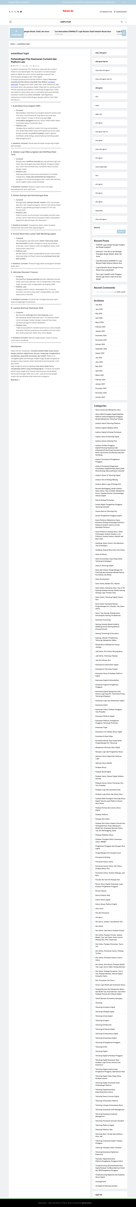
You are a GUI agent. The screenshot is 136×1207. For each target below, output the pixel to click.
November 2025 (101, 340)
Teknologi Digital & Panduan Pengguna (109, 1056)
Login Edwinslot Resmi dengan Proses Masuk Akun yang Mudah (92, 2)
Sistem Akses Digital (102, 900)
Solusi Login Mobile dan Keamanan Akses (110, 985)
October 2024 (100, 397)
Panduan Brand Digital (103, 772)
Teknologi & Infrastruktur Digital (106, 1034)
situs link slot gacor (102, 70)
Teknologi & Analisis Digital (105, 1007)
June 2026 (99, 309)
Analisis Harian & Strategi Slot (106, 441)
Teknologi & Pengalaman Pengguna (107, 1042)
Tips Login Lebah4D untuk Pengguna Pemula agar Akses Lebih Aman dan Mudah (109, 276)
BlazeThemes (87, 1203)
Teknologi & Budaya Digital (104, 1012)
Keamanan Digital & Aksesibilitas (107, 680)
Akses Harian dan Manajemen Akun (108, 410)
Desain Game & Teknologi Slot (106, 511)
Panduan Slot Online (102, 819)
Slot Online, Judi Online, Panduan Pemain (109, 931)
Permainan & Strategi (102, 857)
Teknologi (98, 1003)
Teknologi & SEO (101, 1047)
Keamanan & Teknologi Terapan (106, 669)
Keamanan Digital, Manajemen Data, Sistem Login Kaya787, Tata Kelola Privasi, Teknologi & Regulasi (110, 694)
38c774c (15, 66)
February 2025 (100, 380)
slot (96, 97)
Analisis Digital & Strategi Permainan (108, 432)
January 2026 (100, 331)
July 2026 (98, 305)
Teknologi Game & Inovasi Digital (107, 1096)
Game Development (102, 579)
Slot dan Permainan (102, 913)
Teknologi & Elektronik (103, 1025)
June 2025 (99, 362)
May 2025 (98, 366)
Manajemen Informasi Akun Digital (107, 747)
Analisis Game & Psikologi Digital (107, 437)
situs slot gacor (101, 149)
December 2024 (100, 388)
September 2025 (101, 349)
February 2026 (100, 327)
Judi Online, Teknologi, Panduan (106, 656)
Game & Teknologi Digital (104, 566)
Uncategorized (100, 1182)
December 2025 (100, 336)
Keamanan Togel (101, 727)
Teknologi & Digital (102, 1020)
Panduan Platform (101, 815)
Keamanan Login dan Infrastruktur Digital (109, 701)
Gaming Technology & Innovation (107, 633)
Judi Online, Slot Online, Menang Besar (109, 651)
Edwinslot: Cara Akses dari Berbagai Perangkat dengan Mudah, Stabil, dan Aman (109, 254)
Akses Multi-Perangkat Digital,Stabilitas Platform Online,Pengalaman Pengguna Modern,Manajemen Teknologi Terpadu (109, 416)
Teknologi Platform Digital (104, 1125)
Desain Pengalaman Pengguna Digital (108, 516)
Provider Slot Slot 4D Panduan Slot (107, 880)
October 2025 (100, 344)
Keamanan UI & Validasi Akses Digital (108, 732)
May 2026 (98, 314)
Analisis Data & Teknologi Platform (107, 423)
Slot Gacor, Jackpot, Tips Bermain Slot (109, 922)
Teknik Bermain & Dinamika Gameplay (108, 998)
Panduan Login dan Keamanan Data (107, 790)
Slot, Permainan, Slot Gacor (105, 980)
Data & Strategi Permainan (104, 500)
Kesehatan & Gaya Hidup (104, 736)
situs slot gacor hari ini (103, 79)
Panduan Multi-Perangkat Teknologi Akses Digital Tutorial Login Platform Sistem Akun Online (110, 801)
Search (97, 227)
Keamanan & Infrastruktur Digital (106, 665)
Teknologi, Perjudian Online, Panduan (108, 1148)
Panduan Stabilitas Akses (104, 835)
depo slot (98, 114)
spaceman (99, 211)
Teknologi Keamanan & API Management (109, 1110)
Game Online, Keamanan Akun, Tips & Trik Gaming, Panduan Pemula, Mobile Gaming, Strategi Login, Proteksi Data (110, 590)
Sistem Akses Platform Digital (106, 904)
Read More (14, 380)
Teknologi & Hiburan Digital (105, 1029)
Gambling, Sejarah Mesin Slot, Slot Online (110, 550)
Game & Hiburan (101, 554)
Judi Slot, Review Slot (103, 660)
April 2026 (99, 318)
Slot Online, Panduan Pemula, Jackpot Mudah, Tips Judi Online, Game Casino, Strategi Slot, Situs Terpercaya (109, 937)
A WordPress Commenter (104, 292)
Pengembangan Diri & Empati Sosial (108, 853)
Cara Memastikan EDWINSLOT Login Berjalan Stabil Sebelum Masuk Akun (56, 32)
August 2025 (99, 353)
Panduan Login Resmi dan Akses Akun (109, 794)
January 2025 (100, 384)
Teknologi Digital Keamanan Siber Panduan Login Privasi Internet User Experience (108, 1062)
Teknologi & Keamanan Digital (106, 1038)
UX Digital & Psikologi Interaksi (106, 1186)
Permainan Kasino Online (104, 862)
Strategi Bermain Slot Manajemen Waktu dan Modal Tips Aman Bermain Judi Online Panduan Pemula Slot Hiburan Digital (110, 991)
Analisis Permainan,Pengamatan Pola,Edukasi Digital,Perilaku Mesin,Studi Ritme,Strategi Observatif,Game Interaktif (109, 468)
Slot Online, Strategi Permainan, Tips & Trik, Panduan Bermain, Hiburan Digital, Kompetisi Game (109, 973)
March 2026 (99, 322)
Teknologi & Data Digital (104, 1016)
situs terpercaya (101, 167)
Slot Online (99, 926)
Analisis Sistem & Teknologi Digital (107, 475)
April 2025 (99, 371)
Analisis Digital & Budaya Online (106, 428)
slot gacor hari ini (101, 132)
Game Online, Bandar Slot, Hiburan (107, 584)
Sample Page (65, 22)
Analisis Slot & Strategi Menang (106, 480)
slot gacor (99, 123)
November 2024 (101, 393)
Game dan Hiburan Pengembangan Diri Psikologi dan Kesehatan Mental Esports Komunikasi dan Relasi (109, 572)
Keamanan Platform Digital (104, 716)
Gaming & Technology (103, 620)
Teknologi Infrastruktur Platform (106, 1101)
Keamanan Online (101, 705)
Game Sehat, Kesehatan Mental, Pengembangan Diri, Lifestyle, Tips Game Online (109, 606)
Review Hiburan (100, 891)
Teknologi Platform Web (104, 1130)
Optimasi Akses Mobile (103, 763)
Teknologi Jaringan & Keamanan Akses (109, 1105)
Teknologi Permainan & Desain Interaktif (109, 1121)
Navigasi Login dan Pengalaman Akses (109, 752)
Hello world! (121, 292)
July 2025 (98, 358)
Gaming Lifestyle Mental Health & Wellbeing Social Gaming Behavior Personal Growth (107, 626)
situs (97, 105)
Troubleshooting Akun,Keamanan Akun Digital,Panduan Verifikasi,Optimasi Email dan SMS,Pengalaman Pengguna (110, 1168)
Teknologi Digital (101, 1051)
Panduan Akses (100, 767)
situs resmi (99, 909)
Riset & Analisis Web (102, 895)
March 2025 (99, 375)
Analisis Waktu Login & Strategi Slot (108, 484)
